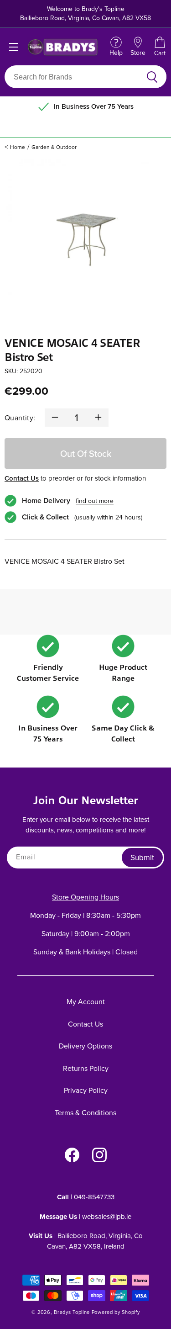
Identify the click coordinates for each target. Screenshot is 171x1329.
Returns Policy (86, 1068)
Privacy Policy (86, 1090)
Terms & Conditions (85, 1112)
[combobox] (75, 76)
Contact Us (22, 478)
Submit (142, 857)
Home (17, 147)
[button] (159, 47)
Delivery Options (85, 1046)
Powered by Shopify (116, 1312)
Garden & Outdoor (54, 147)
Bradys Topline (72, 1312)
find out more (95, 500)
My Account (86, 1001)
